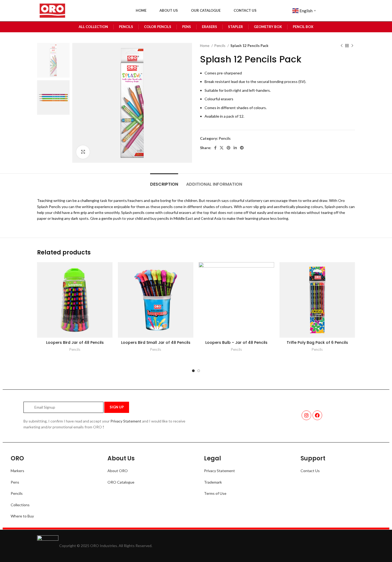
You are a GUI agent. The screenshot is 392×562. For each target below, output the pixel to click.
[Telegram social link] (241, 147)
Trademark (213, 482)
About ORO (117, 470)
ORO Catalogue (120, 482)
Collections (20, 505)
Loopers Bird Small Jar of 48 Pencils (155, 342)
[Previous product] (341, 46)
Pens (15, 482)
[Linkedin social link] (235, 147)
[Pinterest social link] (228, 147)
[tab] (164, 181)
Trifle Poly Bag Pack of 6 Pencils (317, 342)
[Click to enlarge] (83, 152)
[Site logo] (52, 10)
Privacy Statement (125, 421)
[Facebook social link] (215, 147)
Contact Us (310, 470)
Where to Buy (22, 516)
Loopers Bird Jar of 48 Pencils (75, 342)
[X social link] (221, 147)
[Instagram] (306, 415)
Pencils (220, 45)
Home (205, 45)
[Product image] (75, 300)
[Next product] (352, 46)
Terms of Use (215, 493)
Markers (17, 470)
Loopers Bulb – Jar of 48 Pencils (236, 342)
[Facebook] (317, 415)
